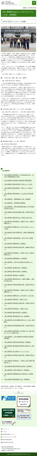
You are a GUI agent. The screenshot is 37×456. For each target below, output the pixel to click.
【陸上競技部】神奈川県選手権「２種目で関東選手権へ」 (19, 233)
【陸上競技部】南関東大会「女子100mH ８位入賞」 (19, 295)
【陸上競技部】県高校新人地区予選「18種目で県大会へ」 (19, 248)
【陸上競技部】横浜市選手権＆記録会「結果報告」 (18, 366)
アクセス (4, 431)
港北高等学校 (4, 386)
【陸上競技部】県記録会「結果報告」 (14, 275)
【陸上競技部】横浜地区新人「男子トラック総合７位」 (18, 189)
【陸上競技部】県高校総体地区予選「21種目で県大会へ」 (19, 285)
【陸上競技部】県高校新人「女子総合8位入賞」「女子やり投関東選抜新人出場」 (19, 175)
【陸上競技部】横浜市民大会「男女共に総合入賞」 (18, 217)
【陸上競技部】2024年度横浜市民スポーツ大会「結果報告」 (19, 321)
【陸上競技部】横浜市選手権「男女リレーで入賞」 (18, 184)
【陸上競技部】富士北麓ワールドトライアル (16, 351)
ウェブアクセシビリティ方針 (9, 437)
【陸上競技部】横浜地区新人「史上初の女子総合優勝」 (18, 194)
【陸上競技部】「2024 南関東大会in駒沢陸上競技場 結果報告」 (18, 337)
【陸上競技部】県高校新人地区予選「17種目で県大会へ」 (19, 304)
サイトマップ (5, 429)
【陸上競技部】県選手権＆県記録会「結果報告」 (18, 342)
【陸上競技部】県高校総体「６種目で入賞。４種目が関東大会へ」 (19, 222)
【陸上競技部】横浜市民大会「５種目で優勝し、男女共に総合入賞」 (19, 280)
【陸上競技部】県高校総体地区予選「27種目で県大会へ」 (19, 213)
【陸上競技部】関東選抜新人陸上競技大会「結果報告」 (18, 374)
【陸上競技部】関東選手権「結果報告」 (15, 243)
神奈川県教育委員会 (7, 439)
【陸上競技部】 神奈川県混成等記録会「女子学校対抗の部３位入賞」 (19, 207)
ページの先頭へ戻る (18, 393)
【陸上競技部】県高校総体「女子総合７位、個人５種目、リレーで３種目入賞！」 (19, 332)
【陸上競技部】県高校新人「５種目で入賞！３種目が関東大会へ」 (19, 253)
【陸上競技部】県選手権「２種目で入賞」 (16, 299)
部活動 (12, 386)
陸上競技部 (6, 170)
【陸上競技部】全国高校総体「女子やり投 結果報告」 (18, 239)
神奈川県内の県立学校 (7, 442)
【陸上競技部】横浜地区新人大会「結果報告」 (17, 316)
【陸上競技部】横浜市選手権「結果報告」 (16, 312)
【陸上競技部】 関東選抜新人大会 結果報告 (17, 199)
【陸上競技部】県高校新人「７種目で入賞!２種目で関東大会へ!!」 (19, 361)
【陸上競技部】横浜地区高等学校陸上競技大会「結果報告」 (19, 346)
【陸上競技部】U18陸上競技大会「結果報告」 (17, 370)
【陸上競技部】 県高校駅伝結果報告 (14, 203)
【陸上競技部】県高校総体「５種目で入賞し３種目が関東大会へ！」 (19, 291)
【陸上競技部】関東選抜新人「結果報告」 (16, 258)
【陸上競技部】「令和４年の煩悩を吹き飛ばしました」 (18, 263)
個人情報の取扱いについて (8, 434)
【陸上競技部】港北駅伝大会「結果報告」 (16, 267)
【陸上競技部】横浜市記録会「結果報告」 (16, 271)
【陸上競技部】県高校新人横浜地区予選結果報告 (18, 180)
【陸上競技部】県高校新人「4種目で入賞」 (16, 308)
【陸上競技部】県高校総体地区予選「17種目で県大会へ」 (19, 326)
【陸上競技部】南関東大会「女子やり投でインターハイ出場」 (19, 227)
